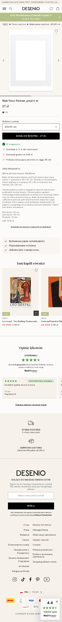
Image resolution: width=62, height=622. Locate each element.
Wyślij (31, 506)
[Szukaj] (10, 8)
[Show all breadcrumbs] (5, 24)
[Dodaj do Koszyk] (36, 313)
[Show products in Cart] (58, 8)
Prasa (26, 530)
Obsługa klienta (40, 530)
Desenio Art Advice (42, 525)
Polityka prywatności (43, 550)
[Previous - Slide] (3, 60)
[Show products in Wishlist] (51, 8)
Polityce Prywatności (43, 515)
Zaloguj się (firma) (20, 571)
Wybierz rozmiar (10, 121)
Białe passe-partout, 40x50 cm (45, 24)
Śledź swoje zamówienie (44, 535)
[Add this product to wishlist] (56, 30)
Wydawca (24, 535)
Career (25, 540)
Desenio (39, 614)
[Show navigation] (4, 8)
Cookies (37, 545)
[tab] (15, 95)
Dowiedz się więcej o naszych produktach (31, 227)
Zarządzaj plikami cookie (44, 562)
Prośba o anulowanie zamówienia (43, 555)
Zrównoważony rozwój (18, 545)
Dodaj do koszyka (31, 136)
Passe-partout (19, 24)
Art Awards (24, 566)
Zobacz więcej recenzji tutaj (31, 404)
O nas (26, 525)
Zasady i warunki (41, 540)
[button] (50, 609)
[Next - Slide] (58, 60)
